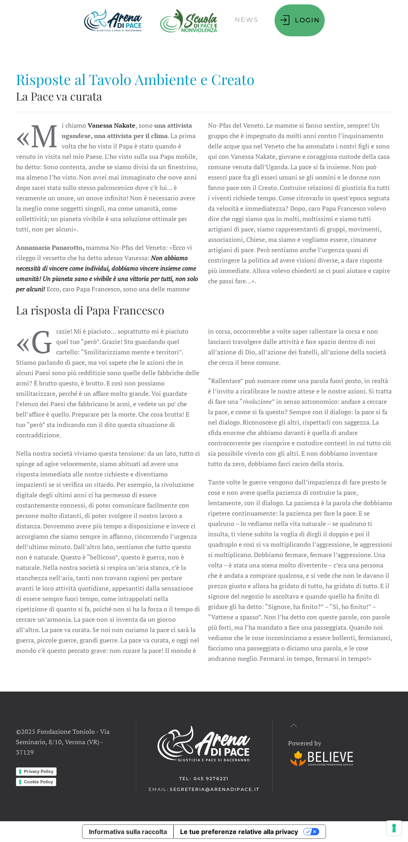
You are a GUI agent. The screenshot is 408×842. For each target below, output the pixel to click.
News (247, 20)
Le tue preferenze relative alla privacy (239, 832)
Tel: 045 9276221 (204, 778)
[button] (113, 20)
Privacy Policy (38, 771)
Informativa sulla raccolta (128, 832)
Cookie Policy (38, 782)
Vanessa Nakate (111, 125)
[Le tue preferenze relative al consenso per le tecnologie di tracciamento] (394, 828)
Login (307, 20)
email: (204, 789)
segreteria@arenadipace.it (214, 789)
